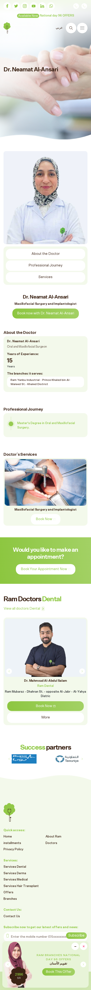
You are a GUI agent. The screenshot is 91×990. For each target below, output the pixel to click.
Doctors (51, 843)
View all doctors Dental (22, 608)
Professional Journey (45, 265)
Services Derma (15, 873)
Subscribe (76, 935)
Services (45, 277)
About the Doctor (46, 254)
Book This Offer (58, 971)
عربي (59, 27)
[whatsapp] (51, 6)
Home (8, 836)
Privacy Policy (13, 849)
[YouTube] (33, 6)
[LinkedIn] (42, 6)
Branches (10, 898)
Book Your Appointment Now (44, 569)
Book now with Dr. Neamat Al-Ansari (45, 313)
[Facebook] (7, 6)
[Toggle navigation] (82, 28)
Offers (8, 892)
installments (12, 843)
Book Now (44, 519)
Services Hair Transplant (21, 886)
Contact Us (12, 916)
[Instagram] (24, 6)
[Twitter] (16, 6)
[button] (83, 964)
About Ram (53, 836)
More (45, 717)
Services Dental (15, 866)
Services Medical (16, 879)
